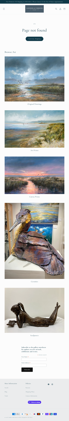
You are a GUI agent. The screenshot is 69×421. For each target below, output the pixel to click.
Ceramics (34, 281)
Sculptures (34, 335)
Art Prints (34, 150)
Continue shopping (34, 39)
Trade (6, 396)
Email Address (25, 363)
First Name (25, 357)
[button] (4, 9)
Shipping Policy (30, 392)
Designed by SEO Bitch (27, 417)
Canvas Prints (34, 197)
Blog (6, 392)
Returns (28, 387)
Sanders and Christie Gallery (15, 417)
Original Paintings (35, 104)
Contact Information (31, 396)
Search (6, 387)
